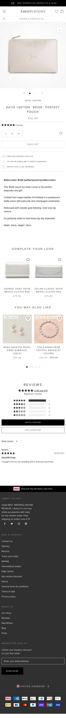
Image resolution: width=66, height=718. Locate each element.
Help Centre (8, 571)
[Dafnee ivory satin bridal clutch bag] (17, 270)
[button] (8, 125)
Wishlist (5, 561)
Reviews (6, 618)
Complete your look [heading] (33, 248)
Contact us (7, 541)
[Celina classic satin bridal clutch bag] (48, 270)
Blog (4, 628)
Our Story (6, 613)
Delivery (6, 546)
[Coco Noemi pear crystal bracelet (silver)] (48, 329)
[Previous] (24, 93)
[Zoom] (59, 30)
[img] (8, 453)
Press (4, 633)
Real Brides (7, 623)
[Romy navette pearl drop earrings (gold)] (17, 329)
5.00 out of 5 (41, 390)
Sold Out (33, 144)
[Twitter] (12, 523)
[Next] (42, 93)
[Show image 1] (30, 93)
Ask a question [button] (33, 430)
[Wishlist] (56, 11)
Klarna (5, 581)
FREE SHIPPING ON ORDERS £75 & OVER (37, 3)
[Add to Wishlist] (60, 133)
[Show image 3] (36, 93)
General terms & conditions (15, 586)
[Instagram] (19, 523)
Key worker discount (12, 576)
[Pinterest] (26, 523)
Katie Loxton (33, 100)
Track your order (10, 556)
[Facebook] (5, 523)
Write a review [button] (33, 422)
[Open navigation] (4, 11)
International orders (11, 566)
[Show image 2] (33, 93)
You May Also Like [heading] (33, 307)
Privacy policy (9, 596)
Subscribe (12, 671)
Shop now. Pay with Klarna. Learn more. (37, 489)
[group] (17, 277)
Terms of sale (8, 591)
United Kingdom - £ (34, 686)
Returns (5, 551)
